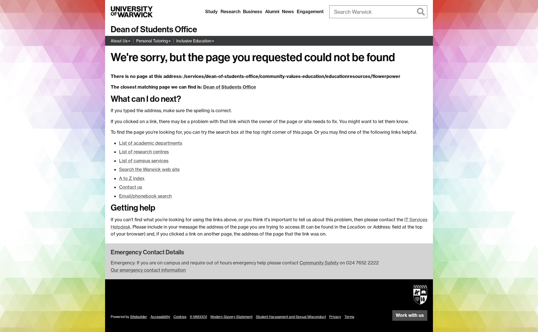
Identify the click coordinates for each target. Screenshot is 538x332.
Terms (349, 317)
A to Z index (132, 178)
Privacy (335, 317)
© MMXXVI (198, 317)
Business (252, 11)
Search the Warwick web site (149, 169)
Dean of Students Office (154, 29)
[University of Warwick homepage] (132, 11)
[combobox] (378, 11)
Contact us (130, 187)
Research (230, 11)
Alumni (272, 11)
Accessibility (160, 317)
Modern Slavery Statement (231, 317)
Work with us (410, 315)
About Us (119, 40)
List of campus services (143, 160)
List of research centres (144, 152)
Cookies (179, 317)
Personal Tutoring (152, 40)
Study (211, 11)
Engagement (310, 11)
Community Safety (319, 263)
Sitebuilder (138, 317)
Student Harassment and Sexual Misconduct (291, 317)
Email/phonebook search (145, 196)
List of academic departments (150, 143)
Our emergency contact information (148, 270)
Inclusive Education (193, 40)
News (288, 11)
